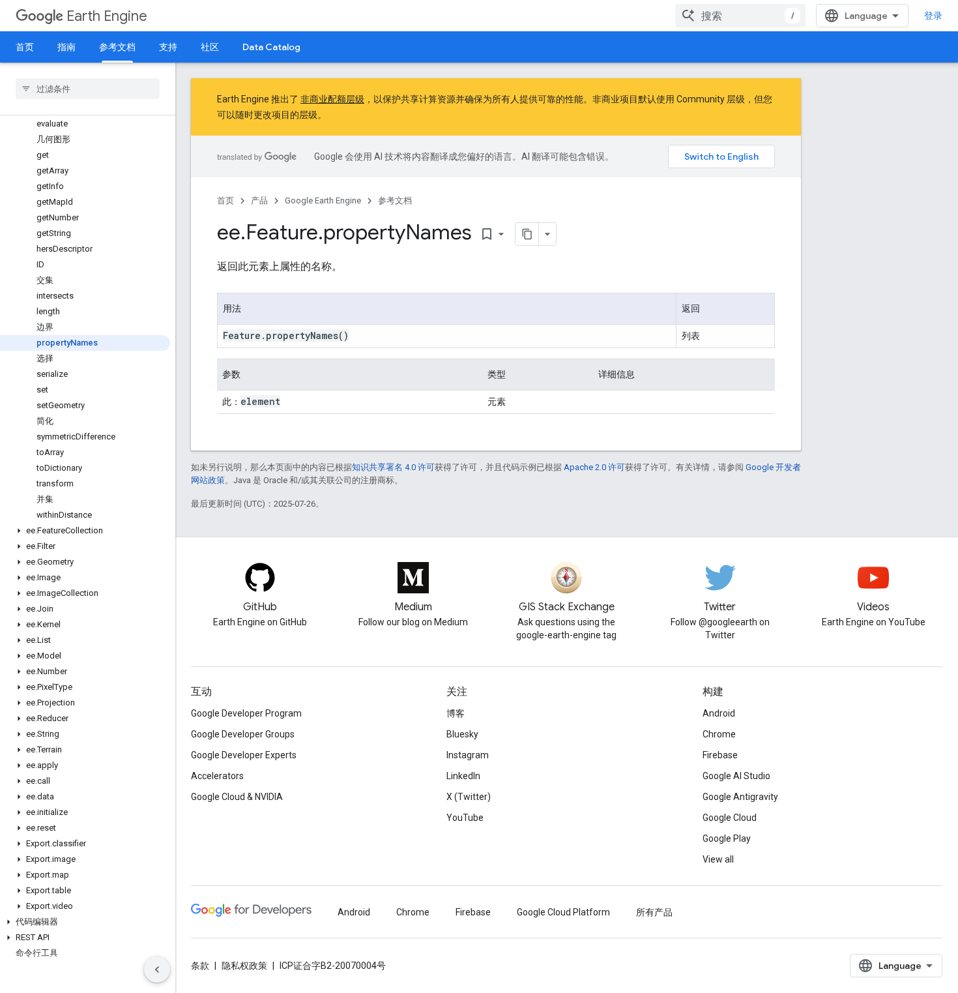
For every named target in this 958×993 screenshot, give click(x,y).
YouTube (465, 817)
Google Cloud (730, 817)
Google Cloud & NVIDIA (237, 797)
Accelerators (217, 776)
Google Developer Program (246, 713)
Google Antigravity (740, 797)
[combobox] (740, 15)
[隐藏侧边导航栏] (157, 969)
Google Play (727, 838)
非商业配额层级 (332, 99)
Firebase (720, 755)
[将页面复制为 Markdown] (527, 234)
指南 (66, 47)
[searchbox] (88, 88)
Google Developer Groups (243, 734)
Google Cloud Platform (563, 912)
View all (718, 859)
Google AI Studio (736, 776)
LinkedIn (463, 776)
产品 (259, 200)
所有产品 (654, 912)
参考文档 (117, 47)
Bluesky (462, 734)
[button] (85, 531)
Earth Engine (106, 16)
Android (719, 713)
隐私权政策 (244, 965)
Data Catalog (271, 47)
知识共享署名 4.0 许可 (393, 467)
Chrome (719, 734)
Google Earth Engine (323, 200)
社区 (210, 47)
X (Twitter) (468, 797)
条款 (200, 965)
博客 (455, 713)
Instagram (467, 755)
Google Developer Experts (244, 755)
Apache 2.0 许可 (594, 467)
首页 (25, 47)
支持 (168, 47)
